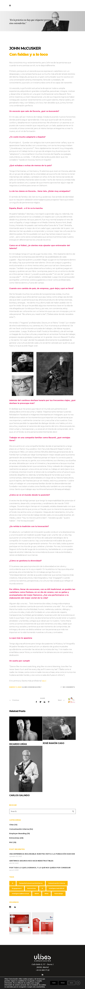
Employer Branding (17, 833)
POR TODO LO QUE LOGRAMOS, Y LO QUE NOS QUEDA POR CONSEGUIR (40, 868)
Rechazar (63, 982)
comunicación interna (56, 883)
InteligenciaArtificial (56, 888)
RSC (11, 842)
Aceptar (54, 982)
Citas (11, 825)
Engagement (17, 888)
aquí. (44, 681)
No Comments (69, 687)
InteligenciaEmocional (20, 893)
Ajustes (71, 982)
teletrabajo (58, 893)
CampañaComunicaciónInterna (30, 883)
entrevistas (31, 888)
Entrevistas (14, 838)
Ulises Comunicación (31, 687)
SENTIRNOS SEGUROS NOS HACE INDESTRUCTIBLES (31, 861)
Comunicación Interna (19, 829)
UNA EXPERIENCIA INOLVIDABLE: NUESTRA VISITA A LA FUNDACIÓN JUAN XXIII (42, 854)
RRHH (37, 893)
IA (42, 888)
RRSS (46, 893)
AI (12, 883)
